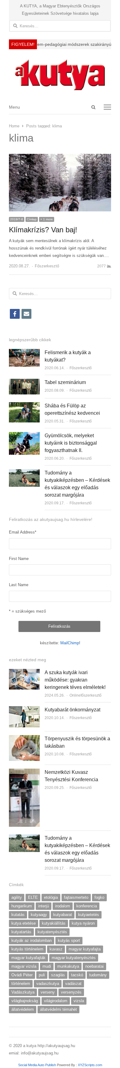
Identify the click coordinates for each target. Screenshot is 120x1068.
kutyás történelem (27, 949)
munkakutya (68, 966)
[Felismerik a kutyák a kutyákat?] (24, 352)
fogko (99, 897)
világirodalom (55, 1000)
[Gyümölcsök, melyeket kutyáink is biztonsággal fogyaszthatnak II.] (24, 435)
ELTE (33, 897)
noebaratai (94, 966)
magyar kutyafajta (85, 949)
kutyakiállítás (54, 923)
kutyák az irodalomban (31, 940)
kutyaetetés (88, 914)
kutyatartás (21, 932)
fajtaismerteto (76, 897)
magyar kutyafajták (28, 957)
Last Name (18, 584)
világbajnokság (24, 1000)
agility (16, 897)
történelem (20, 983)
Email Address (22, 532)
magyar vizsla (23, 966)
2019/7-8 (16, 219)
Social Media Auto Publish (37, 1065)
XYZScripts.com (90, 1065)
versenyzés (71, 992)
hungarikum (21, 906)
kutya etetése (23, 923)
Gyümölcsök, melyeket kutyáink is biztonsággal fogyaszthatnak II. (71, 443)
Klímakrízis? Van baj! (43, 230)
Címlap (32, 219)
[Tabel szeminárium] (24, 382)
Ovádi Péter (22, 975)
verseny (48, 992)
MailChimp (69, 643)
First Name (19, 558)
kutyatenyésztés (52, 932)
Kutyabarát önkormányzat (72, 709)
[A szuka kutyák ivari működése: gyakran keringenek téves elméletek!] (24, 672)
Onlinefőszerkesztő (86, 695)
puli (42, 975)
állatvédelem (22, 1009)
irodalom (62, 906)
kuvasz (56, 949)
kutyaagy (39, 914)
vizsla (79, 1000)
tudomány (98, 975)
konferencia (86, 906)
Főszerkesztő (47, 266)
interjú (43, 906)
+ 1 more (46, 219)
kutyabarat (62, 914)
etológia (51, 897)
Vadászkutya (22, 992)
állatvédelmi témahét (58, 1009)
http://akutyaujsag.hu (56, 1045)
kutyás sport (69, 940)
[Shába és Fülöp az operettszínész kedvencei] (24, 405)
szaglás (58, 975)
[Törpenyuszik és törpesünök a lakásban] (24, 738)
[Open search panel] (93, 107)
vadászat (73, 983)
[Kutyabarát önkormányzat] (24, 709)
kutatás (18, 914)
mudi (46, 966)
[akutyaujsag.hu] (60, 74)
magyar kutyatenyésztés (74, 957)
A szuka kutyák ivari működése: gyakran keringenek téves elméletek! (75, 680)
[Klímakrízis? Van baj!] (60, 157)
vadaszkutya (47, 983)
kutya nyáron (83, 923)
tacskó (77, 975)
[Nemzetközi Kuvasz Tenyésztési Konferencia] (24, 772)
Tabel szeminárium (65, 382)
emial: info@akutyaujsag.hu (33, 1053)
